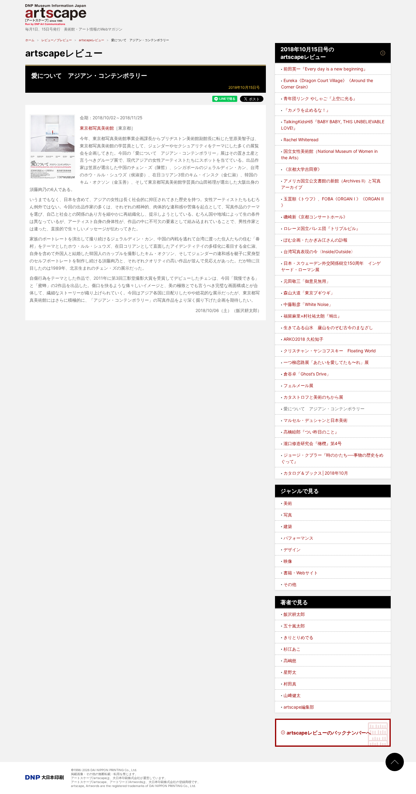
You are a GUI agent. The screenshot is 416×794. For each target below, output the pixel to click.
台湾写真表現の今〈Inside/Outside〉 (319, 251)
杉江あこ (292, 649)
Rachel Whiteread (301, 139)
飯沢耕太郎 (294, 614)
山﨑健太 (292, 695)
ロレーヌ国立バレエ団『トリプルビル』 (322, 228)
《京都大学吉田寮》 (303, 169)
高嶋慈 (290, 660)
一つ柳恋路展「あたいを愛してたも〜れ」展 (326, 362)
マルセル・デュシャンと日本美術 (315, 420)
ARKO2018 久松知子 (303, 339)
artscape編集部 (299, 707)
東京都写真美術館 (97, 128)
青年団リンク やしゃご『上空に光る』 (320, 98)
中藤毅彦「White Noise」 (308, 304)
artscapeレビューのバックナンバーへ (329, 733)
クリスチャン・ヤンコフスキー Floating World (330, 350)
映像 (288, 561)
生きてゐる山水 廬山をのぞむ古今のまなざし (328, 327)
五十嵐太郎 (294, 625)
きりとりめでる (298, 637)
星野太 (290, 672)
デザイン (292, 549)
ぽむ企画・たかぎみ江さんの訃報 (315, 240)
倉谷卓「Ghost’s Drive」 (307, 373)
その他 (290, 584)
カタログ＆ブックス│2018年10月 (316, 473)
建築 (288, 526)
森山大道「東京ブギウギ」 (309, 292)
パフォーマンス (298, 538)
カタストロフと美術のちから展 (313, 397)
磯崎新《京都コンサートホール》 (315, 216)
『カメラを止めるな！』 (307, 110)
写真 (288, 514)
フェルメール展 (298, 385)
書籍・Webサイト (301, 572)
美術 (288, 503)
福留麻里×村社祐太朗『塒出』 (313, 315)
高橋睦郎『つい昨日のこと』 (311, 431)
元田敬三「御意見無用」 (307, 281)
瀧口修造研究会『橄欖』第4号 (313, 443)
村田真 (290, 683)
